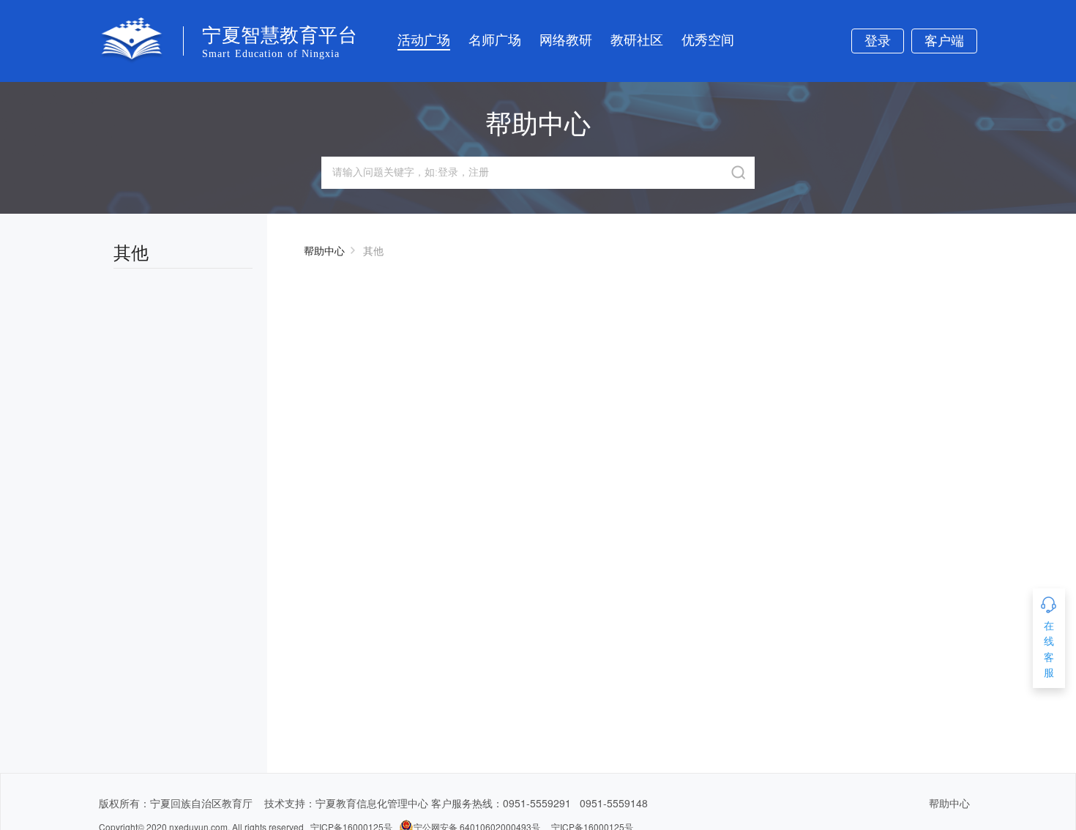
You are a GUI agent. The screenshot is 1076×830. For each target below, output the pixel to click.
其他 (373, 250)
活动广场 (423, 40)
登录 (877, 41)
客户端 (944, 41)
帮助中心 (324, 250)
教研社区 (636, 40)
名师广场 (494, 40)
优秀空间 (707, 40)
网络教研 (565, 40)
